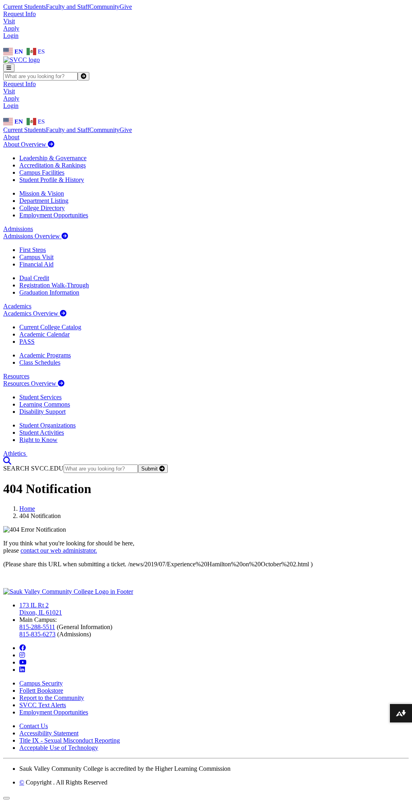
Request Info (19, 13)
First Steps (32, 249)
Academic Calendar (44, 334)
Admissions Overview (32, 236)
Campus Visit (36, 257)
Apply (11, 28)
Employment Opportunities (53, 215)
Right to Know (38, 439)
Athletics (15, 453)
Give (125, 6)
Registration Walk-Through (54, 285)
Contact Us (33, 725)
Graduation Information (49, 292)
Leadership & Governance (53, 158)
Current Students (24, 6)
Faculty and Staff (67, 6)
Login (11, 35)
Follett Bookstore (41, 690)
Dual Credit (34, 278)
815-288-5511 (37, 626)
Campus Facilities (41, 172)
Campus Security (41, 683)
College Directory (42, 207)
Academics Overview (31, 313)
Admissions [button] (18, 228)
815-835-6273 (37, 634)
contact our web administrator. (59, 550)
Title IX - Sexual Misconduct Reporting (69, 740)
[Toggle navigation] (8, 68)
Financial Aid (36, 264)
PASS (27, 341)
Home (27, 508)
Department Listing (43, 200)
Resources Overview (30, 383)
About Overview (25, 144)
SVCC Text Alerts (42, 705)
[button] (7, 460)
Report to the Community (51, 697)
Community (104, 6)
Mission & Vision (41, 193)
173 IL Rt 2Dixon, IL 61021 (40, 609)
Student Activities (41, 432)
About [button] (11, 137)
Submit (150, 469)
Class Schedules (39, 362)
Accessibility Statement (48, 733)
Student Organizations (47, 425)
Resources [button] (16, 376)
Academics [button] (17, 306)
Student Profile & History (51, 179)
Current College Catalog (50, 327)
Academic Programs (45, 355)
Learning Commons (44, 404)
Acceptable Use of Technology (58, 747)
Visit (9, 21)
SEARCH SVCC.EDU (33, 468)
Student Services (40, 397)
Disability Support (42, 411)
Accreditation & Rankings (52, 165)
